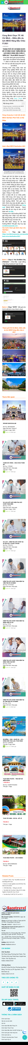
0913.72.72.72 (10, 942)
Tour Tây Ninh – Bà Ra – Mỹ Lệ (12, 818)
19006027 (9, 924)
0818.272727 (9, 960)
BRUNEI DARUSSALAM (9, 423)
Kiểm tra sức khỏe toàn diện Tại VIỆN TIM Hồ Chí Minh (13, 582)
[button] (22, 103)
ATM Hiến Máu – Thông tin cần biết (13, 888)
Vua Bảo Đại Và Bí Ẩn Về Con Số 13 (13, 894)
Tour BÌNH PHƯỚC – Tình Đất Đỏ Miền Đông (13, 779)
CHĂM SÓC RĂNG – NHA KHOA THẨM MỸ (14, 463)
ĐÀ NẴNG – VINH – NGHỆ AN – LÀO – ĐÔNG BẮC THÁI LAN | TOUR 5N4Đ (13, 740)
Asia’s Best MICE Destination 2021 (12, 110)
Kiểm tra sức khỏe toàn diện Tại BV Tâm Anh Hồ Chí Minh (13, 700)
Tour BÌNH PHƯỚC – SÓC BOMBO (13, 858)
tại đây (11, 211)
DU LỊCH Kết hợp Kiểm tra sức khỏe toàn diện (12, 503)
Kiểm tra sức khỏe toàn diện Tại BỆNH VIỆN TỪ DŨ (13, 621)
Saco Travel (18, 98)
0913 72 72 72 (16, 924)
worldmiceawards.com (10, 226)
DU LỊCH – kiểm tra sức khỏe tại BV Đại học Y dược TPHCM (13, 542)
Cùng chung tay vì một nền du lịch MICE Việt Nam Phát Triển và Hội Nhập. (13, 107)
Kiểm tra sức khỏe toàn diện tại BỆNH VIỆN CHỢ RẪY (13, 661)
